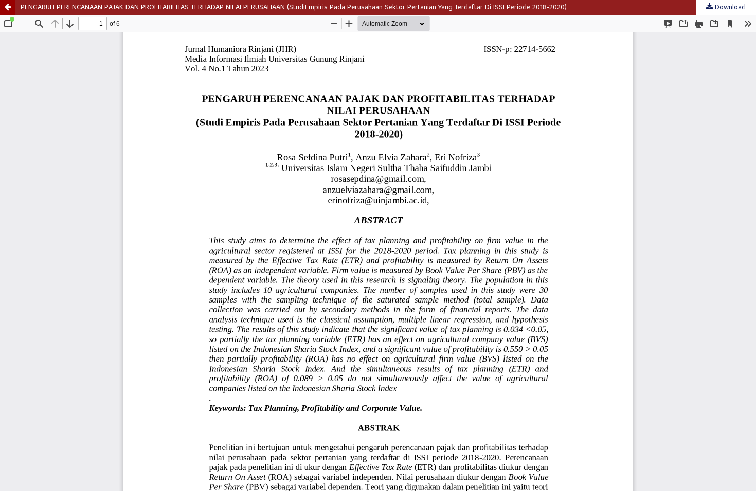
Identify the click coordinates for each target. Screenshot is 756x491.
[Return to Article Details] (7, 7)
